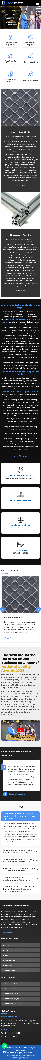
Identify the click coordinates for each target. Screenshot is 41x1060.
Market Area (9, 970)
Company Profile (11, 950)
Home (7, 945)
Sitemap (8, 965)
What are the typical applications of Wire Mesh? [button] (17, 878)
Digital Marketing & (27, 1055)
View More (20, 185)
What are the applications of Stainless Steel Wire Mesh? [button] (18, 851)
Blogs (6, 955)
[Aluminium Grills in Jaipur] (20, 107)
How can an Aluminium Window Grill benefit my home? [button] (19, 869)
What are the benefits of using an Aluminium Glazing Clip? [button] (18, 860)
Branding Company (20, 1058)
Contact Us (9, 960)
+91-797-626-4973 (11, 1037)
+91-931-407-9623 (11, 1033)
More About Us (20, 456)
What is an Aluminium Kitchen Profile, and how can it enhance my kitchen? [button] (19, 816)
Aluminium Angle (11, 999)
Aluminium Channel (12, 1004)
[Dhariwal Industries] (12, 3)
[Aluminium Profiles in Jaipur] (20, 210)
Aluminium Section (12, 994)
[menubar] (37, 3)
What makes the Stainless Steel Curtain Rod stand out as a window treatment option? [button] (19, 889)
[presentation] (2, 609)
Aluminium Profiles (20, 235)
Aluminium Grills (20, 132)
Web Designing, (12, 1055)
